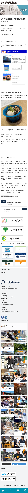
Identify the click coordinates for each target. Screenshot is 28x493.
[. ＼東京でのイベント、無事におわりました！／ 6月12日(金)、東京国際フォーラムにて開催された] (7, 402)
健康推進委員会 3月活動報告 (14, 202)
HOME (3, 491)
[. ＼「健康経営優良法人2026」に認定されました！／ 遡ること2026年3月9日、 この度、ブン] (7, 455)
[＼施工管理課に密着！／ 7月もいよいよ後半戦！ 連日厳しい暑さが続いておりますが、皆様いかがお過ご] (7, 362)
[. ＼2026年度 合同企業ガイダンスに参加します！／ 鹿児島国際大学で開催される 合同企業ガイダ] (20, 442)
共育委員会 (11, 196)
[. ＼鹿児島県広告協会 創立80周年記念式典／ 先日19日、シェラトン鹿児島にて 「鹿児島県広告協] (7, 442)
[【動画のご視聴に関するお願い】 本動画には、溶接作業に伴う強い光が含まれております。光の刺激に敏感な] (20, 389)
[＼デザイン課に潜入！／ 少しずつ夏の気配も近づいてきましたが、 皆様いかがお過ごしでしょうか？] (7, 428)
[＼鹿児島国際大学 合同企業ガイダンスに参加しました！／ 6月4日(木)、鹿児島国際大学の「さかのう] (20, 415)
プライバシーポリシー (5, 269)
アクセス (10, 491)
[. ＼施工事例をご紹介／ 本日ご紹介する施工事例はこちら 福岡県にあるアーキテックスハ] (7, 415)
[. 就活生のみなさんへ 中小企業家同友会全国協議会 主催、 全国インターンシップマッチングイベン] (20, 428)
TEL (25, 491)
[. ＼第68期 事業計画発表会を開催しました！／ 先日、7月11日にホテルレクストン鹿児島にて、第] (7, 375)
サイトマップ (3, 275)
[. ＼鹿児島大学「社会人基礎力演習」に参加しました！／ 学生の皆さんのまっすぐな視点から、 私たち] (20, 375)
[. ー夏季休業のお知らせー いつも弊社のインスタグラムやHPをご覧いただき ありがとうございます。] (20, 349)
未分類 (16, 196)
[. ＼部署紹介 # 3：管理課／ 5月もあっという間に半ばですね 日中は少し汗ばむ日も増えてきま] (20, 455)
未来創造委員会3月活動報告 (9, 210)
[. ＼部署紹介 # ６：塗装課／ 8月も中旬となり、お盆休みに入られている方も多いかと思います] (20, 336)
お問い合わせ (3, 272)
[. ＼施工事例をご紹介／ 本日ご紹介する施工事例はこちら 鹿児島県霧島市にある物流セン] (7, 389)
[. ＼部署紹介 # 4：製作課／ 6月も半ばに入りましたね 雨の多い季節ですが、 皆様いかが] (20, 402)
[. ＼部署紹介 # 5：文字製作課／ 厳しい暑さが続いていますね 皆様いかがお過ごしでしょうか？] (20, 362)
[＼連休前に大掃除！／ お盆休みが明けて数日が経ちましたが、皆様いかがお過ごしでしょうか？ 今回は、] (7, 336)
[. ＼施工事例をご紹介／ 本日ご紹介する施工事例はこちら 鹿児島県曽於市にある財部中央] (7, 349)
